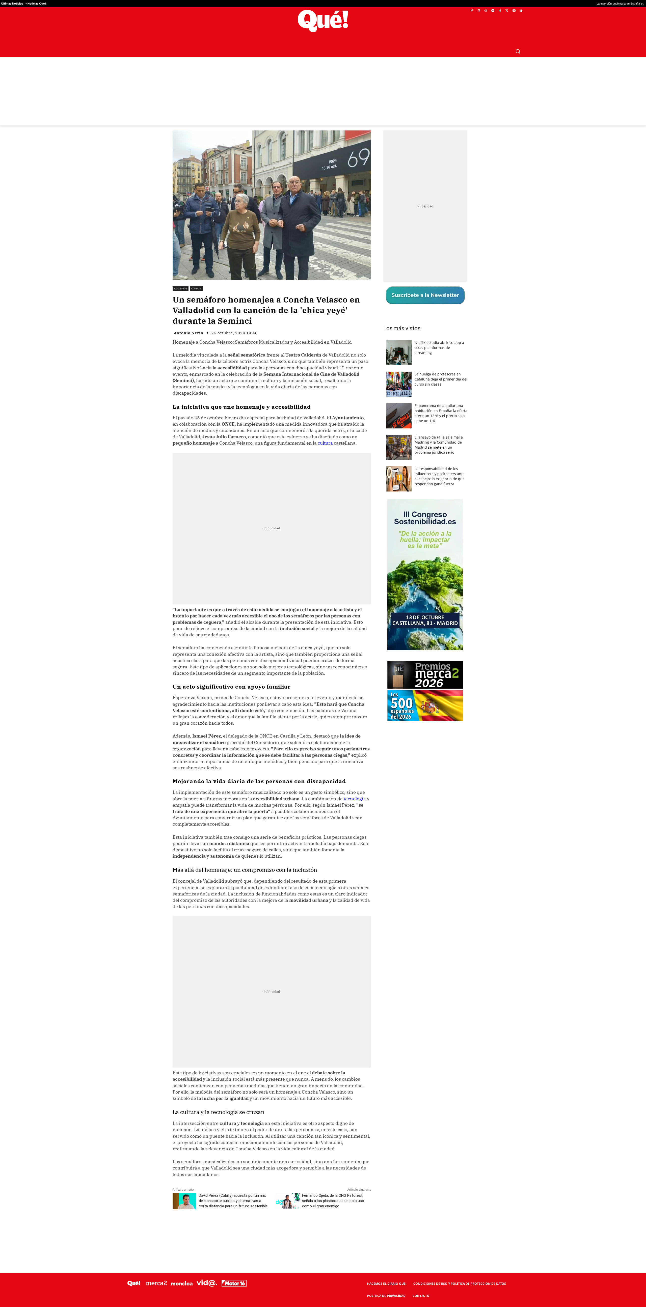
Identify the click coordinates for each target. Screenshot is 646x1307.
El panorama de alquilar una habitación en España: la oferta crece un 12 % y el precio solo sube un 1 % (441, 413)
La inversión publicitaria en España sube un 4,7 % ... (545, 3)
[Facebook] (472, 11)
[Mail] (486, 11)
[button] (518, 51)
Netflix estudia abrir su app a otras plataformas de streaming (439, 347)
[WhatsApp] (249, 1228)
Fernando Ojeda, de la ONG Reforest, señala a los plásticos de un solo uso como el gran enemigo (333, 1200)
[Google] (521, 11)
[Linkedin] (272, 1228)
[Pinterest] (237, 1228)
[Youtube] (514, 11)
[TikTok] (500, 11)
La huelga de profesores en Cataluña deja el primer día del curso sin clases (441, 379)
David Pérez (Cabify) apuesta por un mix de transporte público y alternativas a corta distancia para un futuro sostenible (233, 1200)
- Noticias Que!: (36, 3)
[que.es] (323, 21)
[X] (507, 11)
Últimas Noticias (12, 3)
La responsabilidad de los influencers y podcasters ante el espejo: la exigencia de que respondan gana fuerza (440, 476)
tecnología (355, 799)
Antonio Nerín (188, 333)
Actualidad (180, 288)
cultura (325, 443)
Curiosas (196, 288)
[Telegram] (493, 11)
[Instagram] (479, 11)
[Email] (283, 1228)
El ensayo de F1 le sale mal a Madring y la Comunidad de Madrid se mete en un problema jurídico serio (439, 445)
